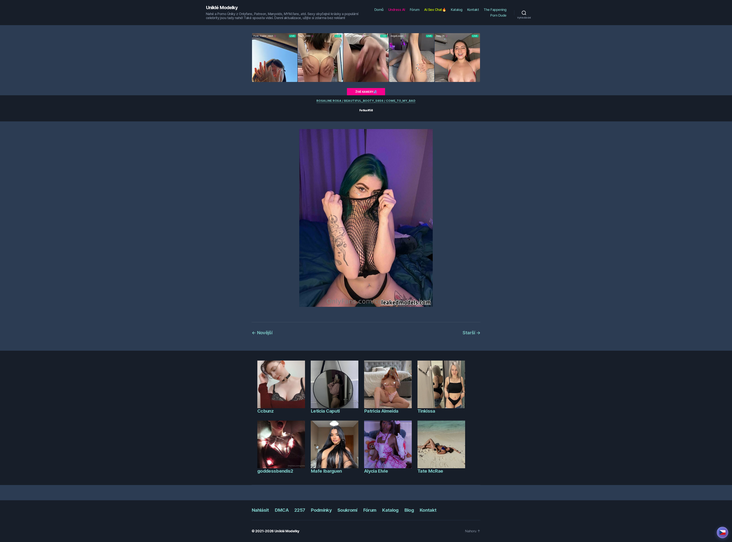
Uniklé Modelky (222, 7)
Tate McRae (430, 471)
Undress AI (396, 10)
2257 (299, 510)
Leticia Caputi (325, 411)
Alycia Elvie (376, 471)
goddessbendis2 (275, 471)
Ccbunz (265, 411)
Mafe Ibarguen (326, 471)
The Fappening (495, 10)
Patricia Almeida (381, 411)
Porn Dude (498, 15)
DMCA (282, 510)
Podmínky (321, 510)
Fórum (415, 10)
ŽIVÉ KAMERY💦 (366, 91)
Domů (379, 10)
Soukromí (347, 510)
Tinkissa (426, 411)
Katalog (456, 10)
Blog (409, 510)
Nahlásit (260, 510)
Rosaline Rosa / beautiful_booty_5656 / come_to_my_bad (365, 101)
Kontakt (473, 10)
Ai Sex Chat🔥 (435, 10)
